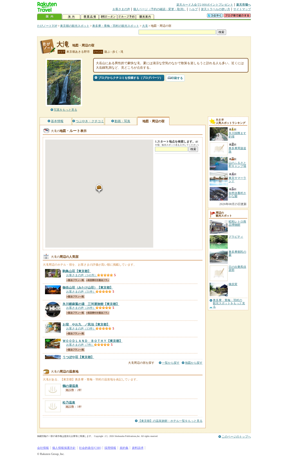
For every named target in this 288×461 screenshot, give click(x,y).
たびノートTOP (47, 25)
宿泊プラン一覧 (75, 280)
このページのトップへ (236, 436)
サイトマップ (242, 9)
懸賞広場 (90, 17)
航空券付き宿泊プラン (97, 280)
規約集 (124, 448)
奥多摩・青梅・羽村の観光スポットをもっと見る (229, 303)
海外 (71, 17)
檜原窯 (233, 284)
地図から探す (193, 362)
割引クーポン (108, 17)
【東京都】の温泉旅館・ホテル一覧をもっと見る (170, 421)
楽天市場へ (243, 4)
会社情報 (43, 448)
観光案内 (145, 17)
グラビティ (236, 236)
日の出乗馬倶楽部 (237, 268)
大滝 (145, 25)
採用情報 (110, 448)
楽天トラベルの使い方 (215, 9)
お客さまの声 (121, 9)
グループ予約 (127, 17)
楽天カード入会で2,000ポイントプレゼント (204, 4)
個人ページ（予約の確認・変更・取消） (159, 9)
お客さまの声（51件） (81, 291)
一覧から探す (171, 362)
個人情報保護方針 (64, 448)
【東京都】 (77, 271)
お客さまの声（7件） (80, 344)
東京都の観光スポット (74, 25)
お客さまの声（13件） (81, 328)
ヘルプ (193, 9)
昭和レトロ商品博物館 (237, 223)
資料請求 (138, 448)
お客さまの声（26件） (81, 308)
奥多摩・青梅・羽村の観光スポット (115, 25)
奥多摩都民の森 (237, 253)
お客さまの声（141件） (81, 275)
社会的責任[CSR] (90, 448)
